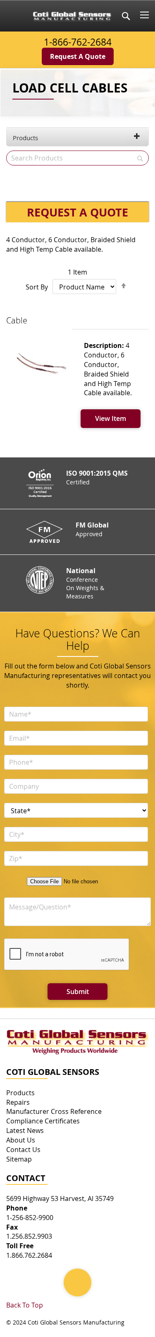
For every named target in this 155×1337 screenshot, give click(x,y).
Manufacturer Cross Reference (54, 1111)
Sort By (37, 287)
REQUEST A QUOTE (77, 212)
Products (25, 138)
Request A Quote (77, 56)
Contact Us (23, 1149)
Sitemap (19, 1159)
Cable (16, 320)
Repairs (18, 1102)
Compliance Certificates (43, 1121)
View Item (110, 418)
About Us (20, 1140)
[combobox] (77, 158)
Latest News (25, 1130)
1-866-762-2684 (78, 42)
